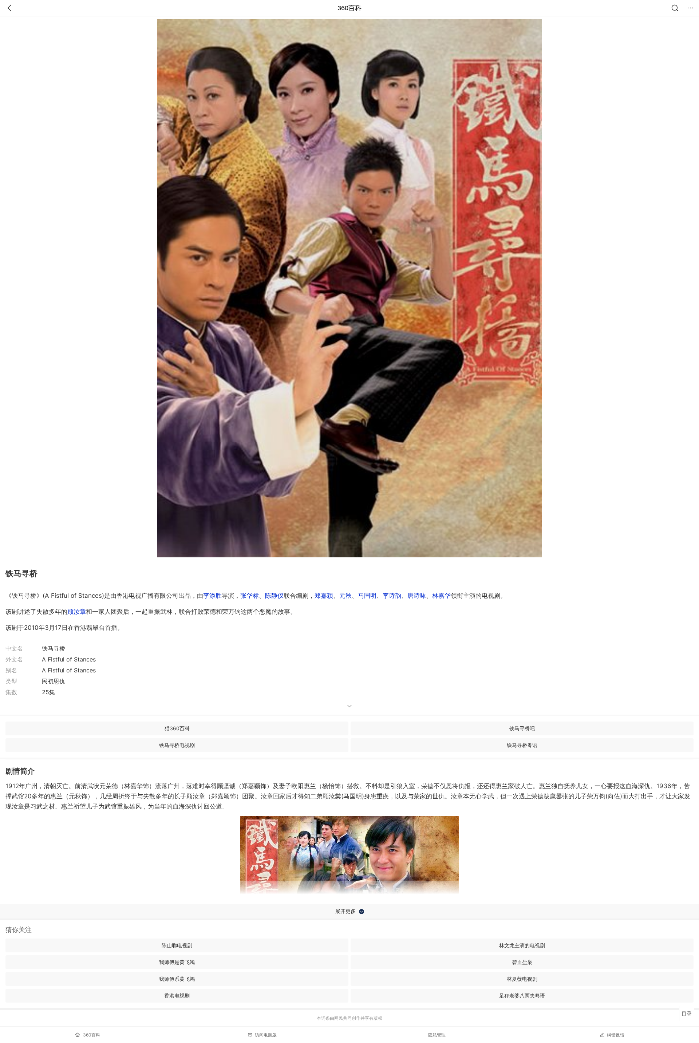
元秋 (345, 595)
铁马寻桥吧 (522, 728)
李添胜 (212, 595)
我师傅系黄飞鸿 (177, 979)
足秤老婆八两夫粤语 (522, 995)
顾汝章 (76, 611)
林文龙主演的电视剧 (522, 945)
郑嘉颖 (324, 595)
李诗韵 (392, 595)
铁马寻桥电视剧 (177, 745)
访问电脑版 (266, 1035)
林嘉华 (441, 595)
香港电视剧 (177, 995)
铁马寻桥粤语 (522, 745)
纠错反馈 (615, 1035)
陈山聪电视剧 (177, 945)
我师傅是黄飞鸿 (177, 962)
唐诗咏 (416, 595)
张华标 (249, 595)
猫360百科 (177, 728)
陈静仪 (274, 595)
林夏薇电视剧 (522, 979)
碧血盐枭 (522, 962)
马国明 (367, 595)
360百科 (349, 8)
